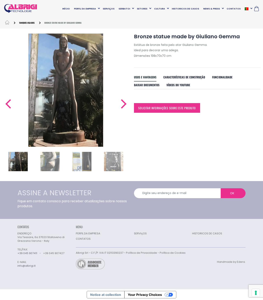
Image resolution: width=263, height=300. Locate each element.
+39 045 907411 (27, 253)
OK (232, 193)
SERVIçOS (108, 8)
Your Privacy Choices (145, 295)
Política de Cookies (173, 253)
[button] (8, 103)
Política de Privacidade (141, 253)
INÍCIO (66, 8)
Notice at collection (105, 295)
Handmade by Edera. (231, 262)
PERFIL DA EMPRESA (85, 8)
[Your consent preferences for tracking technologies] (256, 293)
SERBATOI (124, 8)
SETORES (142, 8)
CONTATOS (234, 8)
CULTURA (159, 8)
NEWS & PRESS (211, 8)
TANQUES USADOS (27, 22)
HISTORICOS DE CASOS (185, 8)
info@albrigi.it (26, 266)
